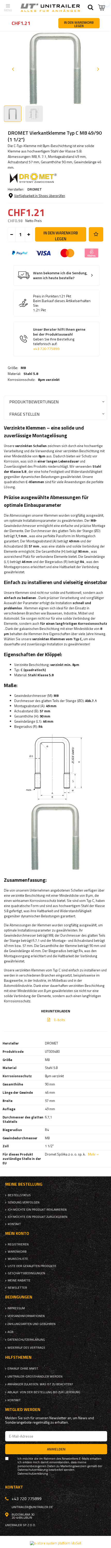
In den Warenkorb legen (60, 236)
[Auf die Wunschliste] (96, 234)
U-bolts (59, 1019)
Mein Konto (17, 1233)
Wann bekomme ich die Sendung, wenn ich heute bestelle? (60, 275)
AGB (10, 1331)
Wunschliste (18, 1258)
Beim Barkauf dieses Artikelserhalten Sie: (62, 303)
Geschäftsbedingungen (26, 1273)
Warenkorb (17, 1251)
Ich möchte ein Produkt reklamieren (37, 1209)
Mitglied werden (22, 1409)
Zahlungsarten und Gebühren (31, 1323)
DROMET (34, 189)
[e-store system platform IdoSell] (55, 1543)
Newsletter (17, 1287)
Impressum (16, 1308)
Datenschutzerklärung (26, 1339)
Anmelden (56, 1449)
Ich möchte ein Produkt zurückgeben (37, 1216)
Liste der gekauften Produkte (32, 1266)
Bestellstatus (19, 1195)
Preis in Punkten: (46, 296)
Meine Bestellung (23, 1184)
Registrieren (18, 1244)
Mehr (92, 1154)
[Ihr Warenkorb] (102, 7)
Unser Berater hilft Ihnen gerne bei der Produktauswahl (59, 339)
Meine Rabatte (19, 1280)
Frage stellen (24, 414)
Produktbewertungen (34, 401)
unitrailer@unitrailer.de (32, 1507)
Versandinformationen (26, 1316)
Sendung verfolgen (23, 1202)
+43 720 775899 (46, 349)
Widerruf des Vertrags (26, 1347)
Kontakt (14, 1224)
